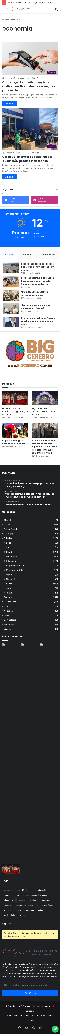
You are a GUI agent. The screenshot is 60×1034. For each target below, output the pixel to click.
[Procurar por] (56, 10)
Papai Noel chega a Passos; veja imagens (13, 442)
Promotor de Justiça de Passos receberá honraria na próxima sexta (38, 321)
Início (6, 20)
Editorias (8, 538)
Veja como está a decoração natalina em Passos (44, 411)
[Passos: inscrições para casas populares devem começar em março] (11, 267)
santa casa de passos (25, 910)
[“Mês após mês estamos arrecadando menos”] (11, 295)
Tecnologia (9, 624)
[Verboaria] (19, 9)
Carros (9, 547)
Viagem (7, 629)
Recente (27, 254)
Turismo (10, 592)
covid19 (20, 890)
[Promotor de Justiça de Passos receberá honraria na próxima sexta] (11, 322)
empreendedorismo (11, 895)
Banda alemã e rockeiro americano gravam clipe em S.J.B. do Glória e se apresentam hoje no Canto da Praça (44, 446)
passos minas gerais (24, 905)
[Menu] (3, 10)
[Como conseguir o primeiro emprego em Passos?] (11, 308)
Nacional (10, 579)
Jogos (6, 606)
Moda (9, 574)
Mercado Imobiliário (15, 570)
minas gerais (9, 900)
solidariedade (9, 915)
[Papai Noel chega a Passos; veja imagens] (15, 430)
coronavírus (8, 890)
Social (9, 588)
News (6, 615)
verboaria (8, 78)
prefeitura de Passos (45, 905)
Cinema (7, 524)
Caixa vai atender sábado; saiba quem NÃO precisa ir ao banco (27, 159)
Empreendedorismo (15, 565)
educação (42, 890)
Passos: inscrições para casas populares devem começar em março (37, 266)
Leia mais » (9, 103)
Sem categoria (11, 620)
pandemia (34, 900)
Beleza (9, 543)
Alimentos (8, 520)
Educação (11, 561)
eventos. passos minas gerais (35, 895)
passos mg (8, 905)
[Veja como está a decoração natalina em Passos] (45, 398)
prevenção (8, 910)
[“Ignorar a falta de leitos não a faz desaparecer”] (30, 753)
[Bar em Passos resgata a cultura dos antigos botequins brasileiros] (11, 753)
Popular (9, 254)
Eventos (8, 597)
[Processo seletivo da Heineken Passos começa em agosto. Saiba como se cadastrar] (11, 281)
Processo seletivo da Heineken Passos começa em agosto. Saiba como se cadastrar (37, 280)
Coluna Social (10, 529)
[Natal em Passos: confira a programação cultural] (15, 398)
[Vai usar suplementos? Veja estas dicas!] (49, 648)
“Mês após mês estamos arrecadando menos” (34, 293)
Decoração (11, 556)
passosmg (46, 900)
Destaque (8, 534)
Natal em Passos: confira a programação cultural (29, 2)
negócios (21, 900)
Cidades (10, 552)
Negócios (8, 611)
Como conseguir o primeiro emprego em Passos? (36, 306)
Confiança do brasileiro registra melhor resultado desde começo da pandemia (29, 86)
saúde (40, 910)
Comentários (48, 254)
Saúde (9, 583)
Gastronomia (10, 602)
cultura (31, 890)
